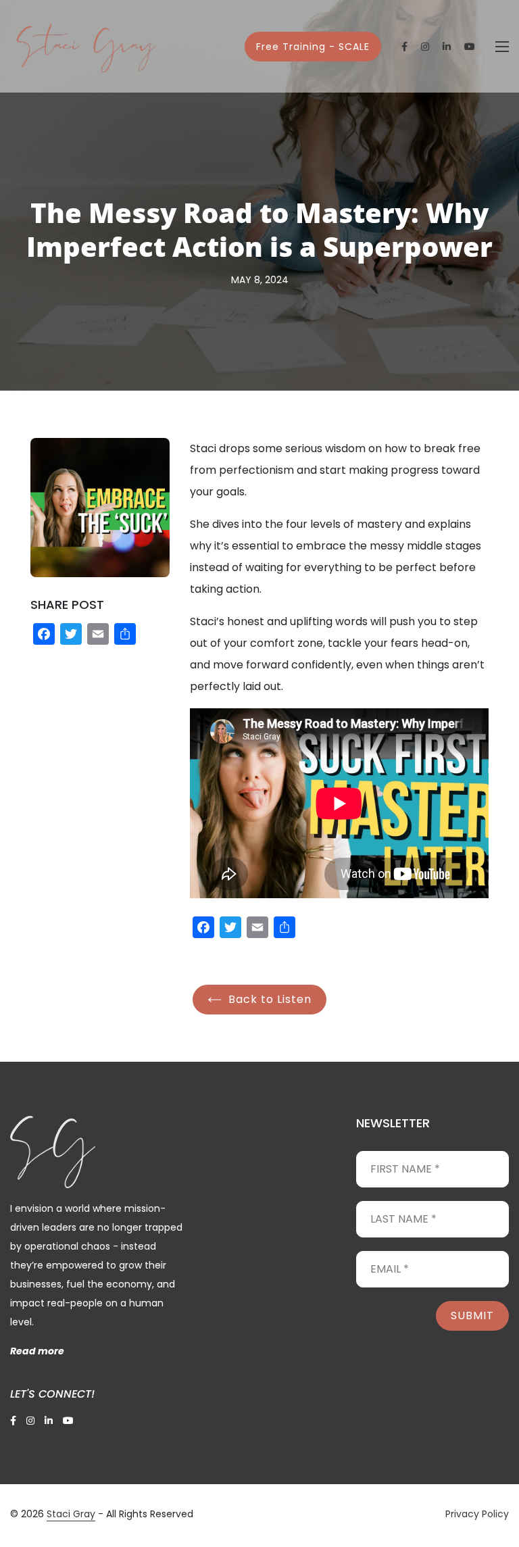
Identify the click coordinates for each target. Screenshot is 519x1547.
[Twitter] (70, 635)
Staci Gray (71, 1514)
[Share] (125, 635)
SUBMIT (472, 1315)
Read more (37, 1351)
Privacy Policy (477, 1514)
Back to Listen (268, 999)
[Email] (98, 635)
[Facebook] (43, 635)
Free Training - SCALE (313, 46)
